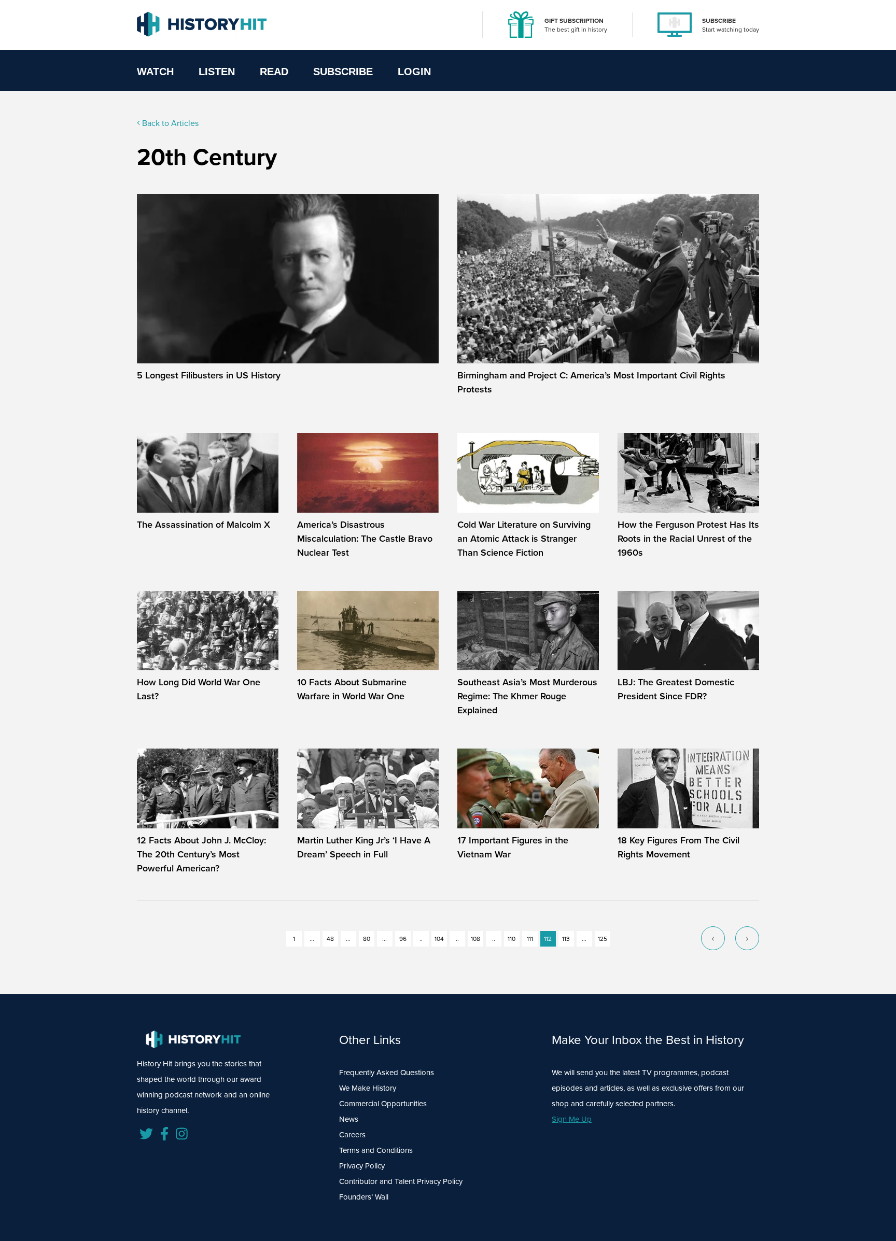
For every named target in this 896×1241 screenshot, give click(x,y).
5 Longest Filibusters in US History (209, 375)
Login (414, 71)
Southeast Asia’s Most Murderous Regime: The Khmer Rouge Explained (527, 696)
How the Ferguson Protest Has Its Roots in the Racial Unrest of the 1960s (688, 538)
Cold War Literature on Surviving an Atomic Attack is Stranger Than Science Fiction (524, 538)
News (348, 1119)
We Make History (367, 1088)
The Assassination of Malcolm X (203, 524)
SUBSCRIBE (719, 20)
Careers (352, 1134)
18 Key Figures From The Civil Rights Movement (678, 847)
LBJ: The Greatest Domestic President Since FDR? (676, 689)
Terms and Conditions (376, 1150)
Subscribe (343, 71)
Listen (217, 71)
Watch (155, 71)
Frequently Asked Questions (386, 1072)
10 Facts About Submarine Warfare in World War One (352, 689)
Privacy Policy (362, 1166)
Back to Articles (169, 123)
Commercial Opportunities (383, 1103)
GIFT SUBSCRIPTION (574, 20)
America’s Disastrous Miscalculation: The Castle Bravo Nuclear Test (364, 538)
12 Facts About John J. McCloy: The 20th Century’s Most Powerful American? (201, 854)
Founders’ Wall (363, 1197)
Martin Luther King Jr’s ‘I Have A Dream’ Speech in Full (363, 847)
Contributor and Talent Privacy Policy (401, 1181)
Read (274, 71)
